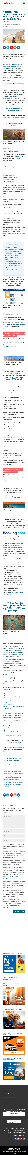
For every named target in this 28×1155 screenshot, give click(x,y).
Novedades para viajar (10, 700)
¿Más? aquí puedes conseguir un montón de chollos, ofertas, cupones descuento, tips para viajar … (14, 269)
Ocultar (16, 244)
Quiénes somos (7, 1089)
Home (4, 54)
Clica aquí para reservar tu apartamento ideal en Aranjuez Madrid (14, 334)
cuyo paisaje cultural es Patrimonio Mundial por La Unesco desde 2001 (14, 344)
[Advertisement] (14, 936)
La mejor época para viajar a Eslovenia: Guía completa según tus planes (13, 766)
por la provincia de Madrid (17, 77)
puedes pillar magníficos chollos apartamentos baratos (13, 551)
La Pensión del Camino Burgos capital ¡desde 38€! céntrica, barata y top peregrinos (13, 784)
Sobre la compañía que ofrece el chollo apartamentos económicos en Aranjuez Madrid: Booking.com (14, 263)
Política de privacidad (8, 1093)
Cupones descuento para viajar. (12, 696)
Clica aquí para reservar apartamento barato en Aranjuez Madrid (13, 470)
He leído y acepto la (11, 906)
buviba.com (12, 638)
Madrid (16, 85)
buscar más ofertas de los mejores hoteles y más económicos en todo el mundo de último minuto (13, 730)
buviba (6, 24)
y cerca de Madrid (18, 156)
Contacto (5, 1095)
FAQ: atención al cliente (9, 1097)
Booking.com (6, 547)
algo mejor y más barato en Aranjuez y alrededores (13, 455)
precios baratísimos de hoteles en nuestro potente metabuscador (13, 661)
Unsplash (5, 633)
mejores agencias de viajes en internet (13, 652)
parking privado (8, 435)
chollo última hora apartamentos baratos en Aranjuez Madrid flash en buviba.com (12, 66)
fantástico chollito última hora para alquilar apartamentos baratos (13, 390)
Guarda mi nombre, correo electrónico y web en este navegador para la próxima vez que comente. (14, 846)
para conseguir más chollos (14, 680)
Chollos (18, 24)
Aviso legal (5, 1091)
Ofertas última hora (9, 694)
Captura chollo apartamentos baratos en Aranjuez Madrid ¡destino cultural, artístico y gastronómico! (14, 249)
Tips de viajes (7, 698)
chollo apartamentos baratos (12, 340)
